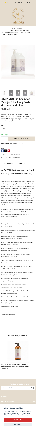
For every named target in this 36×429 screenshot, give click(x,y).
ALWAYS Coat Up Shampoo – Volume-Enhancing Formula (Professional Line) (15, 365)
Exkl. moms (17, 2)
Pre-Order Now (21, 138)
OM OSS (4, 396)
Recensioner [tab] (22, 163)
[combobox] (18, 129)
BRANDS (19, 28)
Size (2, 125)
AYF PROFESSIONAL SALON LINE (19, 30)
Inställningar (18, 424)
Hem (13, 28)
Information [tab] (8, 163)
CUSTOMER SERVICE (8, 401)
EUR (28, 2)
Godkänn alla (18, 420)
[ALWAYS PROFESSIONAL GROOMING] (18, 15)
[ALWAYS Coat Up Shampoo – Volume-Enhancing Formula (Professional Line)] (18, 352)
